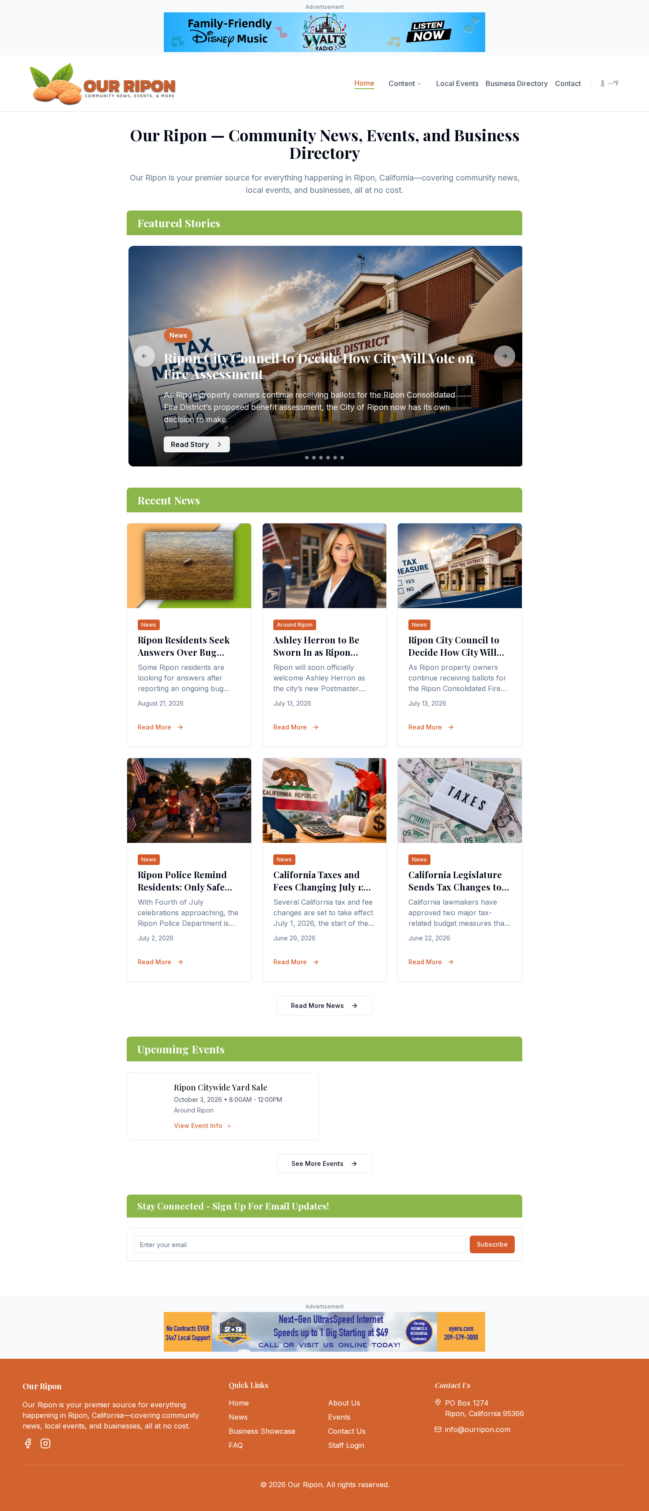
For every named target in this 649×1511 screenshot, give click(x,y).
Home (364, 83)
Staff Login (346, 1445)
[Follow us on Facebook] (28, 1443)
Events (339, 1417)
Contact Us (347, 1431)
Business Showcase (262, 1431)
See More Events (317, 1163)
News (238, 1417)
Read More (154, 727)
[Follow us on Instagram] (45, 1443)
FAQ (236, 1445)
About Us (344, 1402)
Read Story (188, 444)
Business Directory (517, 83)
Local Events (457, 83)
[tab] (307, 457)
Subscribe (492, 1244)
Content (402, 83)
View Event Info (199, 1125)
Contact (568, 83)
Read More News (317, 1005)
